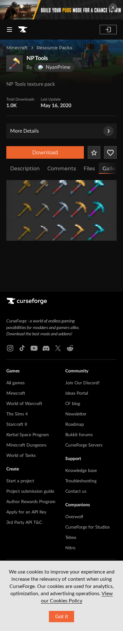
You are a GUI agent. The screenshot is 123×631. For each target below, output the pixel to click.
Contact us (75, 491)
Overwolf (74, 517)
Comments (61, 169)
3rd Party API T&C (24, 522)
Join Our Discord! (82, 383)
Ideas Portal (76, 393)
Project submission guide (30, 491)
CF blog (72, 404)
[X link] (58, 348)
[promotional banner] (61, 9)
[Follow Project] (110, 152)
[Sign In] (108, 29)
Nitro (70, 548)
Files (89, 169)
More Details (24, 131)
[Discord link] (46, 348)
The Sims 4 (17, 414)
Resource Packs (54, 48)
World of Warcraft (24, 404)
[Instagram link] (10, 348)
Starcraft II (16, 424)
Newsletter (75, 414)
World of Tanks (21, 455)
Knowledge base (81, 471)
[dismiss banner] (113, 7)
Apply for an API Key (26, 512)
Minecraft (17, 48)
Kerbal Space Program (27, 435)
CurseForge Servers (83, 445)
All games (15, 383)
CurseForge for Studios (87, 527)
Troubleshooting (81, 481)
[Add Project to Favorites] (94, 152)
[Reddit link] (70, 348)
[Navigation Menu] (9, 29)
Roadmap (74, 424)
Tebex (70, 537)
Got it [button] (61, 616)
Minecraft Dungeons (26, 445)
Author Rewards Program (31, 502)
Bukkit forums (79, 435)
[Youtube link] (34, 348)
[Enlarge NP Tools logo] (14, 63)
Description (25, 169)
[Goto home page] (23, 30)
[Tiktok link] (22, 348)
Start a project (20, 481)
